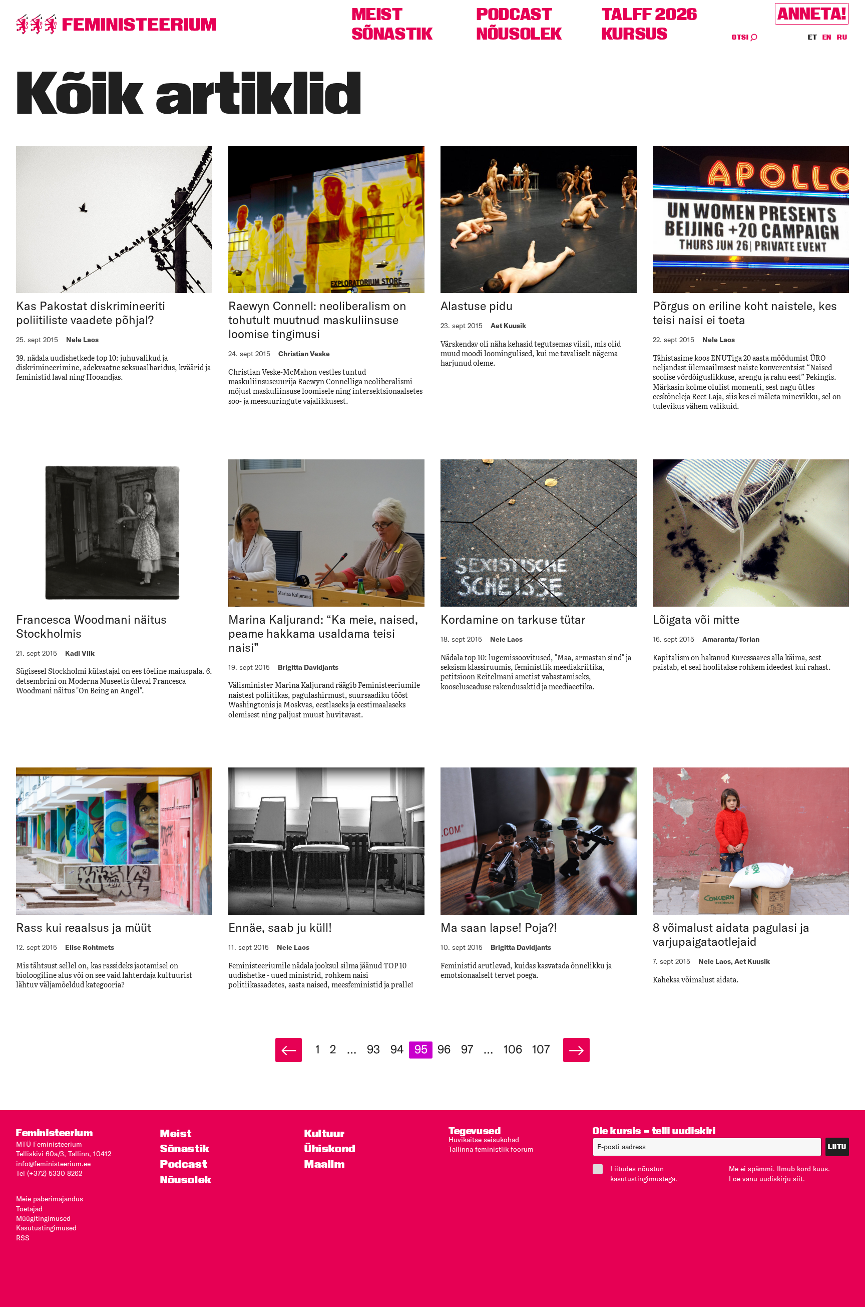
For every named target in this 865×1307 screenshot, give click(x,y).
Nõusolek (519, 34)
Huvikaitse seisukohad (484, 1139)
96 (444, 1049)
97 (467, 1049)
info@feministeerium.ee (53, 1163)
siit (798, 1178)
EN (827, 37)
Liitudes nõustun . (643, 1173)
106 (513, 1049)
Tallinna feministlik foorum (491, 1149)
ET (813, 37)
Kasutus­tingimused (46, 1227)
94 (397, 1049)
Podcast (514, 14)
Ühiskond (329, 1148)
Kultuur (324, 1133)
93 (373, 1049)
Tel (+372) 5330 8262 (49, 1173)
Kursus (635, 34)
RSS (23, 1237)
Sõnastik (392, 34)
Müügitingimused (43, 1218)
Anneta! (811, 14)
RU (842, 37)
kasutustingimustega (642, 1178)
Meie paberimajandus (49, 1198)
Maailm (324, 1164)
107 (541, 1049)
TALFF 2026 (649, 14)
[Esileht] (116, 24)
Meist (377, 14)
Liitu (837, 1147)
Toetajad (29, 1208)
